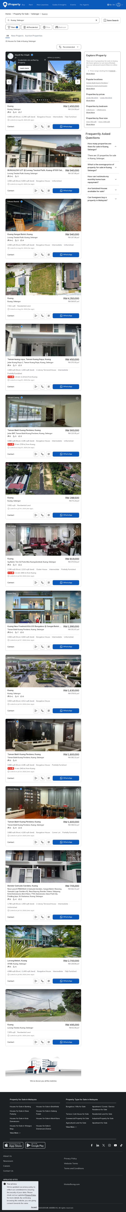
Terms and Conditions (74, 1168)
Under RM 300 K (106, 98)
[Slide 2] (39, 99)
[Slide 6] (47, 99)
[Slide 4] (43, 99)
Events (73, 5)
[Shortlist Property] (77, 64)
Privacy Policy (70, 1158)
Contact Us (8, 1171)
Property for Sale (21, 14)
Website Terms (71, 1163)
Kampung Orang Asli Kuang (96, 86)
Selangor (35, 14)
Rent (31, 5)
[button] (7, 35)
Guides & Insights (59, 5)
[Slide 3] (41, 99)
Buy (23, 5)
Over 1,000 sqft (104, 122)
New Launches (42, 5)
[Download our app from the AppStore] (13, 1145)
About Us (7, 1156)
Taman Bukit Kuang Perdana (97, 83)
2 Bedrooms (101, 110)
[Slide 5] (45, 99)
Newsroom (8, 1161)
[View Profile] (34, 56)
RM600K (112, 71)
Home (8, 14)
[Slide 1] (37, 99)
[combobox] (52, 20)
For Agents (84, 5)
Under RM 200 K (92, 98)
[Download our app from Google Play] (35, 1145)
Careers (6, 1166)
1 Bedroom (90, 110)
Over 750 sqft (91, 122)
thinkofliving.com (72, 1184)
